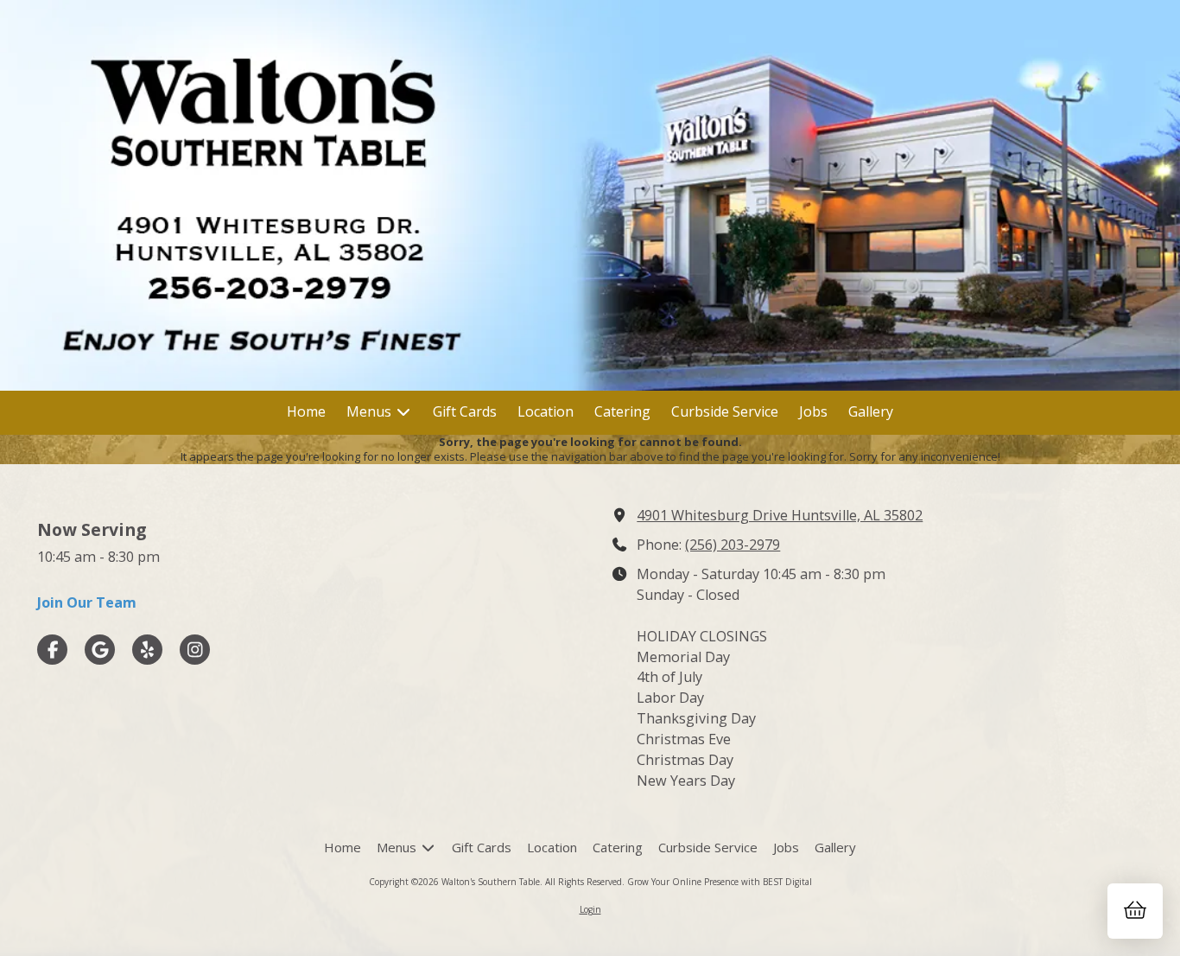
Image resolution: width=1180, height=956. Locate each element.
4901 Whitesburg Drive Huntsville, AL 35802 (780, 515)
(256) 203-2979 (732, 544)
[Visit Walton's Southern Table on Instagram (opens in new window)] (195, 649)
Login (590, 909)
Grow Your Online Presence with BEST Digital (719, 882)
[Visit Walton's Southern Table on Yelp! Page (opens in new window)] (147, 649)
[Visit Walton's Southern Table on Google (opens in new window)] (100, 649)
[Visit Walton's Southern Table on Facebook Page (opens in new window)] (52, 649)
